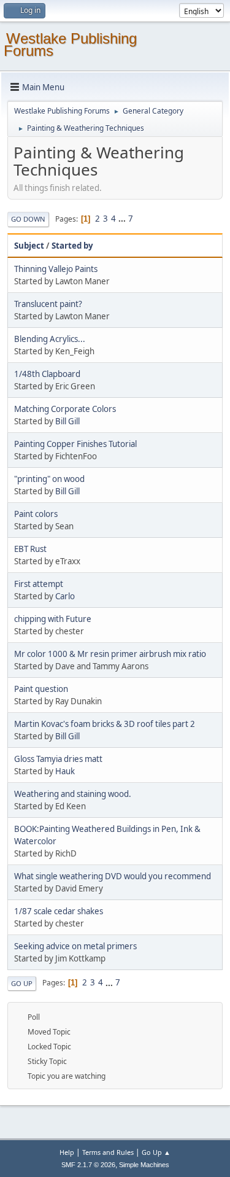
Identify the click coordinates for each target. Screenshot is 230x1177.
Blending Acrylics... (49, 338)
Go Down (28, 218)
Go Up (22, 983)
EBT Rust (30, 548)
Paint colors (36, 513)
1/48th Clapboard (47, 373)
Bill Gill (67, 421)
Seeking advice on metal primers (75, 946)
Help (66, 1152)
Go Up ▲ (156, 1152)
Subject (29, 245)
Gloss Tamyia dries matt (58, 758)
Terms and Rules (108, 1152)
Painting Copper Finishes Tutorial (75, 443)
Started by (72, 245)
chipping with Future (52, 618)
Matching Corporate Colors (65, 408)
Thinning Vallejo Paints (56, 268)
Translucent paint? (48, 303)
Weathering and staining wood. (72, 793)
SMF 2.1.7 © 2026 (88, 1164)
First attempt (38, 583)
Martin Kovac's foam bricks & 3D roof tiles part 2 (104, 723)
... (123, 218)
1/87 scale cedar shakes (58, 911)
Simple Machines (144, 1164)
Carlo (65, 596)
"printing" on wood (49, 478)
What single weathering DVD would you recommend (112, 876)
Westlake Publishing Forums (70, 44)
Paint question (41, 688)
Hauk (65, 771)
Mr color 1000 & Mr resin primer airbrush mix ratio (110, 653)
